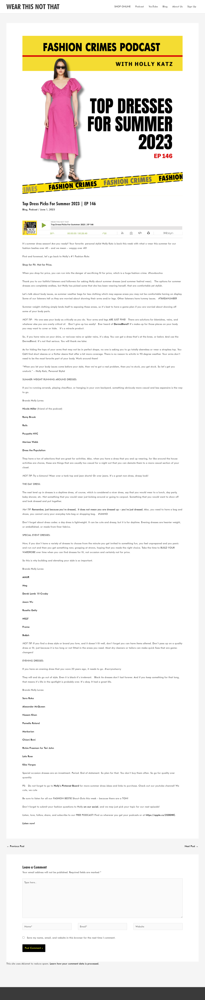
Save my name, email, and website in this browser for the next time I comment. (71, 937)
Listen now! (28, 823)
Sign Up (191, 6)
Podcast (139, 6)
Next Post (191, 846)
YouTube (153, 6)
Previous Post (15, 846)
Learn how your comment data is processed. (74, 963)
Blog (165, 6)
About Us (177, 6)
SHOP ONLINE (122, 6)
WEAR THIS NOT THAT (32, 6)
